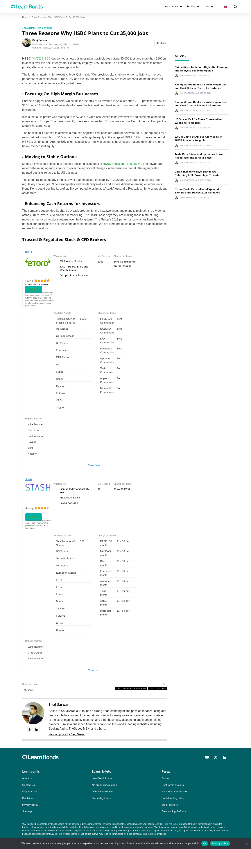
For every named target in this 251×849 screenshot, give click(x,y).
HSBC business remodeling (131, 688)
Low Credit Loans (102, 778)
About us (27, 778)
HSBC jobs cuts (157, 688)
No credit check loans (104, 784)
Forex (166, 771)
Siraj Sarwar (59, 704)
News (40, 28)
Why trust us (29, 791)
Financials (30, 28)
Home (25, 17)
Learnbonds (31, 771)
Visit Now (33, 289)
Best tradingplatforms (174, 811)
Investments (171, 6)
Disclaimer (28, 798)
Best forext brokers (173, 784)
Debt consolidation (102, 791)
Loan (206, 6)
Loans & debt (101, 771)
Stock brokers (170, 804)
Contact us (28, 784)
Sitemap (27, 811)
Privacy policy (30, 804)
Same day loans (101, 798)
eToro (28, 251)
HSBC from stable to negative (122, 163)
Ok (205, 843)
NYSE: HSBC (42, 58)
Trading (191, 6)
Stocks (48, 28)
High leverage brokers (174, 791)
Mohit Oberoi (187, 76)
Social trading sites (173, 798)
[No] (246, 843)
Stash (28, 479)
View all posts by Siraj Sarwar (67, 734)
